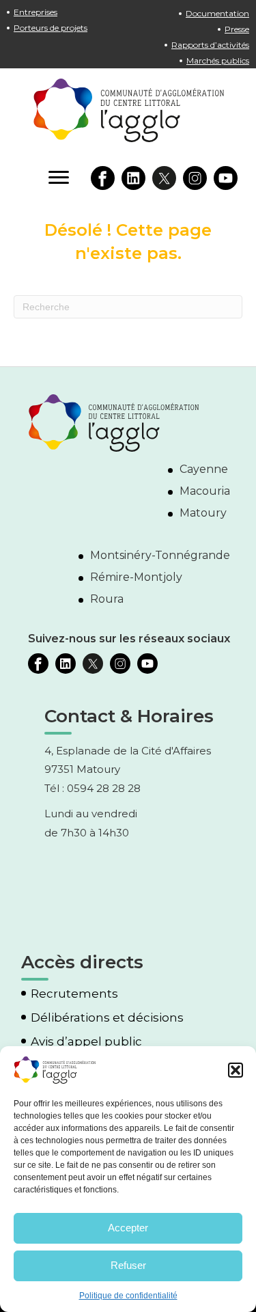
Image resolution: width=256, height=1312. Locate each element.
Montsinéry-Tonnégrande (160, 555)
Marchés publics (217, 60)
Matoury (203, 512)
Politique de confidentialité (128, 1295)
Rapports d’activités (210, 45)
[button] (235, 1070)
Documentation (217, 13)
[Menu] (58, 177)
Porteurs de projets (50, 28)
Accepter (128, 1227)
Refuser (128, 1265)
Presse (237, 29)
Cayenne (204, 469)
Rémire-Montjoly (136, 577)
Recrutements (74, 993)
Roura (107, 598)
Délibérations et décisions (107, 1017)
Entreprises (35, 12)
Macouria (205, 490)
